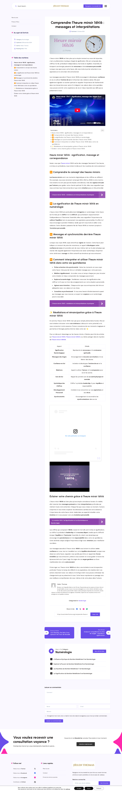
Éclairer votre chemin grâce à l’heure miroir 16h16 (26, 95)
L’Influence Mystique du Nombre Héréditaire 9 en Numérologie (74, 659)
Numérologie (82, 600)
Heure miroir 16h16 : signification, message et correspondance (72, 133)
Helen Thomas (24, 45)
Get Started (104, 783)
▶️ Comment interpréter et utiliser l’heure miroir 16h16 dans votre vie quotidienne (26, 84)
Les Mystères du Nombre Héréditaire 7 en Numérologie (72, 669)
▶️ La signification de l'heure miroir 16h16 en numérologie (71, 137)
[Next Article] (95, 632)
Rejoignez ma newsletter (93, 6)
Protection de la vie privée (50, 777)
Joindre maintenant (85, 744)
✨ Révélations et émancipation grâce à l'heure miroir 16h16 (71, 146)
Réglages (98, 788)
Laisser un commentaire (53, 721)
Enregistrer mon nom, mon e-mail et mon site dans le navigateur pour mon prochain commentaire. (77, 716)
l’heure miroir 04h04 (73, 337)
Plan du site (15, 17)
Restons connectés (79, 779)
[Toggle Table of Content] (102, 130)
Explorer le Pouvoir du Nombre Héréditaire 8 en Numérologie (74, 664)
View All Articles (99, 651)
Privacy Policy (15, 22)
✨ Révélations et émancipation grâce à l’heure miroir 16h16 (26, 90)
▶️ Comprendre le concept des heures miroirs (67, 135)
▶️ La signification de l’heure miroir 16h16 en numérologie (26, 74)
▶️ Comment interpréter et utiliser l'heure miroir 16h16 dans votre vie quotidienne (75, 143)
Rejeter (89, 788)
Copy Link (95, 614)
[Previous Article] (59, 632)
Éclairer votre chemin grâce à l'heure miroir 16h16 (68, 149)
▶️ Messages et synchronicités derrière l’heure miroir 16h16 (71, 139)
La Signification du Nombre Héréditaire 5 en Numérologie (73, 673)
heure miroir (65, 163)
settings (68, 789)
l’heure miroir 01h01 (58, 337)
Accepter (79, 788)
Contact (14, 26)
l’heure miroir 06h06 (59, 340)
